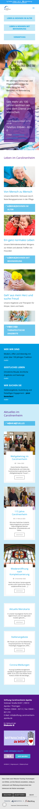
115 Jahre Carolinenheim (19, 513)
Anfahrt (6, 764)
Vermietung (20, 37)
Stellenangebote (19, 636)
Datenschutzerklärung (22, 805)
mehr (6, 360)
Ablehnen (7, 795)
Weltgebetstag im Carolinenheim (19, 458)
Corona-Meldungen (20, 664)
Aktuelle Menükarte (19, 608)
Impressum (14, 764)
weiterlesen (19, 477)
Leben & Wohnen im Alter (19, 18)
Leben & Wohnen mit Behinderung (19, 27)
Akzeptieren (19, 795)
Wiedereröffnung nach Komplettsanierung (19, 571)
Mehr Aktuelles (16, 423)
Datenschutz (24, 764)
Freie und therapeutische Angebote (16, 330)
